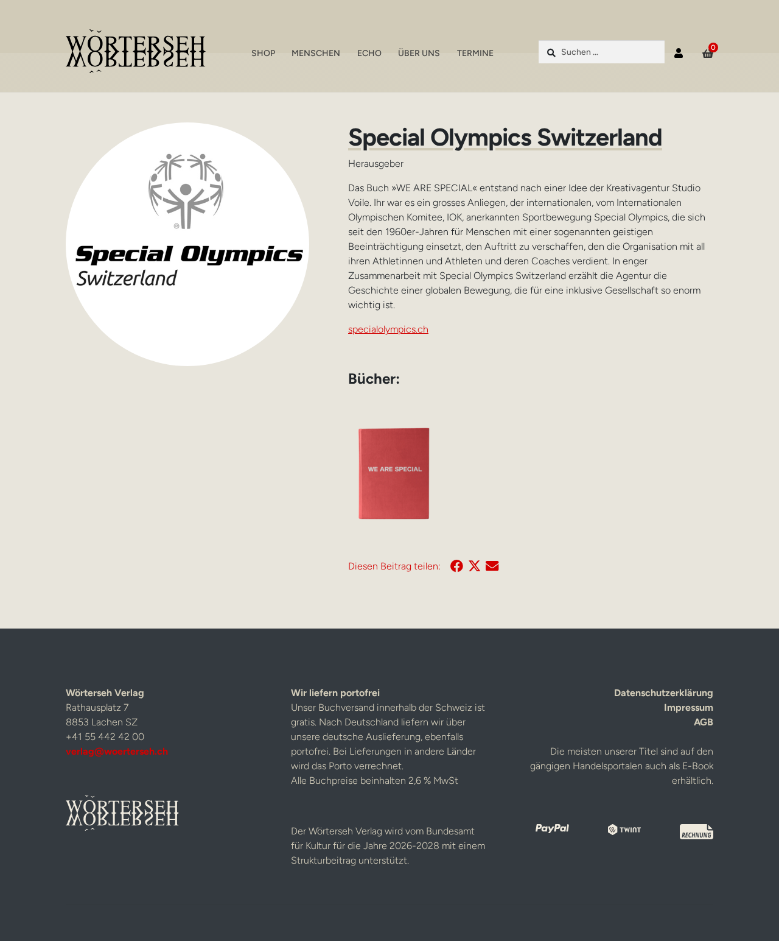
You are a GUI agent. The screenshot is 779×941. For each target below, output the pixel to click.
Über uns (419, 53)
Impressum (688, 707)
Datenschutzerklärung (663, 693)
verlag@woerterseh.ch (117, 751)
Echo (369, 53)
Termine (475, 53)
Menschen (316, 53)
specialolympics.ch (388, 329)
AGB (703, 722)
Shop (263, 53)
